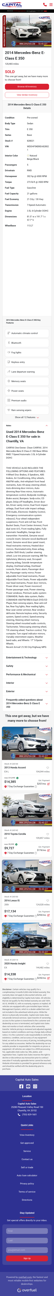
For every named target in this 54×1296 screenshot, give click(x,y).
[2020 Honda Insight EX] (27, 939)
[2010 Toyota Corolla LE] (27, 809)
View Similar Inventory (27, 95)
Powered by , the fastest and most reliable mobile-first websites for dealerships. (27, 1280)
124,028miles (43, 904)
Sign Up (27, 1258)
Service (27, 1151)
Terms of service (27, 1191)
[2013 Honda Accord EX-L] (27, 743)
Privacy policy (27, 1183)
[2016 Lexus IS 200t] (27, 876)
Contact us (27, 1159)
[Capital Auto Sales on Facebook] (20, 1086)
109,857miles (43, 838)
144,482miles (43, 967)
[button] (45, 5)
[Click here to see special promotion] (27, 11)
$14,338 (10, 974)
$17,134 (10, 911)
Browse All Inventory (27, 86)
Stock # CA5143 (11, 764)
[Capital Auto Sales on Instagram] (33, 1086)
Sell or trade (27, 1167)
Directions (27, 1200)
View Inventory (27, 1135)
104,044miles (43, 771)
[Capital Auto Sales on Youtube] (27, 1086)
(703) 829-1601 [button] (29, 1114)
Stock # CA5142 (11, 830)
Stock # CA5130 (11, 897)
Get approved (27, 1143)
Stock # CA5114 (11, 960)
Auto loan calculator (27, 1175)
